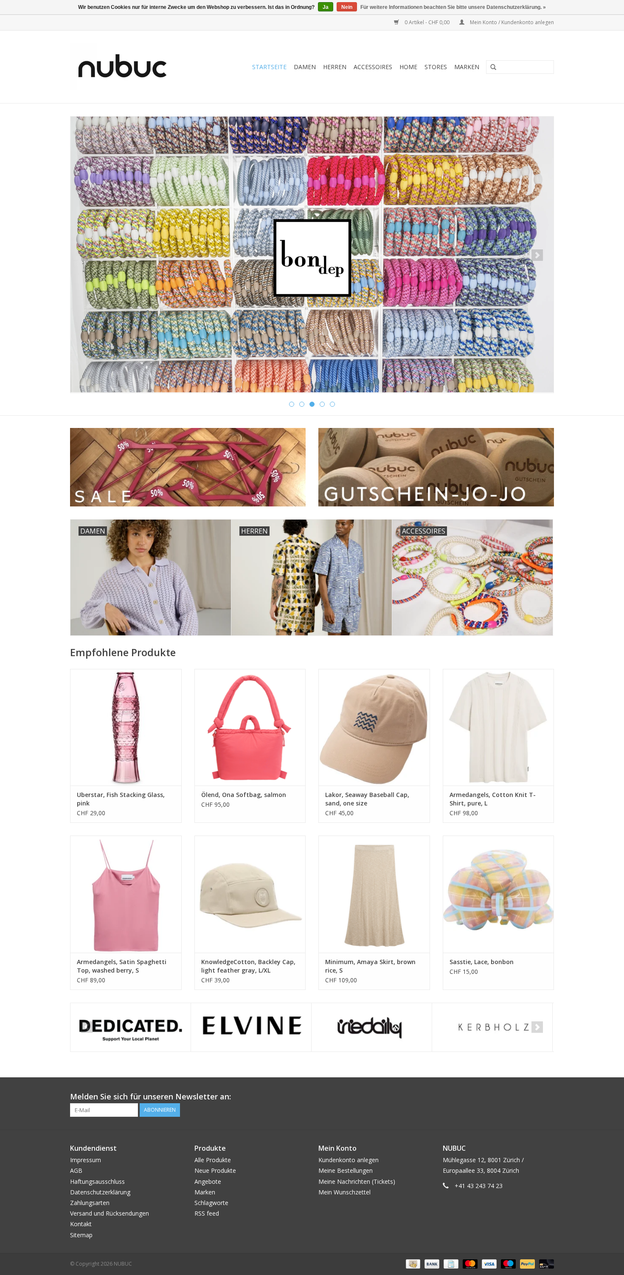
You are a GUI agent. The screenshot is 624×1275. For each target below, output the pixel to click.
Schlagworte (211, 1203)
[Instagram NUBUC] (547, 1097)
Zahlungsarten (90, 1203)
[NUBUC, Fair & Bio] (131, 66)
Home (408, 67)
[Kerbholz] (492, 1027)
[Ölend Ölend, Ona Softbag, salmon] (250, 727)
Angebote (207, 1181)
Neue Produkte (215, 1170)
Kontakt (81, 1224)
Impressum (85, 1160)
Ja (326, 7)
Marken (466, 67)
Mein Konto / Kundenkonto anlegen (511, 22)
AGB (76, 1170)
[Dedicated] (130, 1027)
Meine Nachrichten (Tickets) (356, 1181)
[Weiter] (537, 255)
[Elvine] (251, 1027)
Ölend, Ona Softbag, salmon (243, 795)
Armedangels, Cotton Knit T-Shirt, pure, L (493, 799)
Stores (435, 67)
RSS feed (206, 1213)
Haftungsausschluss (97, 1181)
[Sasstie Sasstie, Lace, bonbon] (498, 894)
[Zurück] (87, 255)
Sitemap (81, 1235)
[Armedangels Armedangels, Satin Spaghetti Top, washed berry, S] (126, 894)
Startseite (269, 67)
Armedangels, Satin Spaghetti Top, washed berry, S (121, 966)
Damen (305, 67)
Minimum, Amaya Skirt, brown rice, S (370, 966)
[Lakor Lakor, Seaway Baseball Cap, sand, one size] (374, 727)
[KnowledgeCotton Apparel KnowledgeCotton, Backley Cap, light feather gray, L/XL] (250, 894)
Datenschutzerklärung (100, 1192)
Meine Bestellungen (345, 1170)
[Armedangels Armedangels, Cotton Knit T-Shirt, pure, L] (498, 727)
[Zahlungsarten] (412, 1263)
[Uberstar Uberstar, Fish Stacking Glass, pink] (126, 727)
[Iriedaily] (372, 1027)
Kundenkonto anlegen (348, 1160)
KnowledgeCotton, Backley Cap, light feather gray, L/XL (248, 966)
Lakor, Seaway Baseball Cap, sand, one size (367, 799)
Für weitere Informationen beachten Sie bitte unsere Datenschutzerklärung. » (453, 7)
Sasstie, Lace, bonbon (482, 962)
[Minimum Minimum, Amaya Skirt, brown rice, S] (374, 894)
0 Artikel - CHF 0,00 (427, 22)
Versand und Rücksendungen (109, 1213)
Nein (346, 7)
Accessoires (373, 67)
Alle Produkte (212, 1160)
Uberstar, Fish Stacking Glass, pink (121, 799)
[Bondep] (312, 254)
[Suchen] (490, 67)
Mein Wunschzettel (344, 1192)
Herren (334, 67)
